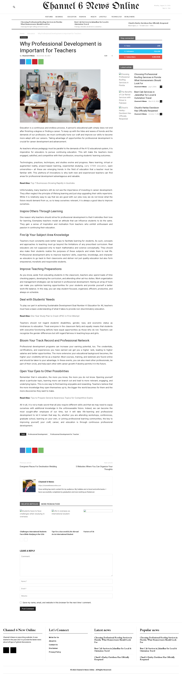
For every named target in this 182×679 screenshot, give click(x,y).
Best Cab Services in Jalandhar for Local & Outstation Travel (91, 23)
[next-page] (25, 539)
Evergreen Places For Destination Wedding (38, 466)
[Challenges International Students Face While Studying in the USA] (34, 519)
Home (22, 33)
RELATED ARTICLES (29, 504)
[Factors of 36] (98, 519)
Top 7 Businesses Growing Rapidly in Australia (52, 183)
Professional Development (37, 434)
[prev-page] (21, 539)
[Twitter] (28, 61)
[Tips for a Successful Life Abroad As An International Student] (66, 519)
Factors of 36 (89, 532)
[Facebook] (22, 61)
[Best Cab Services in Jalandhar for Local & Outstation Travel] (69, 24)
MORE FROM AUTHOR (50, 504)
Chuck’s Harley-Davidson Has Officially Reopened (148, 23)
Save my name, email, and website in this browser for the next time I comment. (57, 602)
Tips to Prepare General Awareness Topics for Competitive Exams (62, 398)
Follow (157, 51)
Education (31, 33)
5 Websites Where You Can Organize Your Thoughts (94, 467)
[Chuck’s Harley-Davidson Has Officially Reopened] (123, 24)
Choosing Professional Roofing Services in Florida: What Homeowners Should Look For (41, 23)
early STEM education (95, 166)
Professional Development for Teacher (64, 434)
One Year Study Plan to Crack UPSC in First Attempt (55, 316)
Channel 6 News (28, 56)
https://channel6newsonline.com (49, 485)
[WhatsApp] (41, 61)
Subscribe (156, 57)
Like (158, 46)
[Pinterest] (34, 61)
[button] (14, 7)
